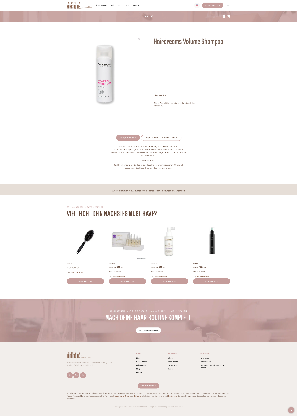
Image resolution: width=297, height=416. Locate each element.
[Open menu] (228, 5)
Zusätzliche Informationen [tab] (161, 138)
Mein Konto (173, 362)
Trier (127, 396)
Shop (126, 5)
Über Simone (101, 5)
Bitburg (137, 396)
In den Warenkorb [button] (85, 281)
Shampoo (180, 190)
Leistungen (115, 5)
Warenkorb (173, 365)
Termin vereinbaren (212, 5)
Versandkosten (77, 272)
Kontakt (136, 5)
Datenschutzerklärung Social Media (212, 366)
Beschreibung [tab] (128, 138)
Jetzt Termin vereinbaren (148, 330)
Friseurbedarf (167, 190)
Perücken (172, 396)
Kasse (170, 369)
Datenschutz (205, 362)
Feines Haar (154, 190)
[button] (139, 39)
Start (138, 358)
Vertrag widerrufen (149, 386)
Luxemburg (118, 396)
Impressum (205, 358)
